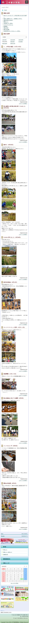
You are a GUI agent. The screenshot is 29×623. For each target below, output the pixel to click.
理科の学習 (6, 27)
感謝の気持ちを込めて (8, 20)
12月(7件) (4, 39)
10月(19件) (21, 39)
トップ (3, 7)
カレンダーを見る (14, 583)
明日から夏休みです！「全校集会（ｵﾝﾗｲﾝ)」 (13, 18)
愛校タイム (6, 21)
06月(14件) (4, 43)
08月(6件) (12, 41)
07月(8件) (21, 41)
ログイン (2, 610)
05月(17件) (12, 43)
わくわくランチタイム (8, 24)
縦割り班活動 (6, 29)
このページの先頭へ (23, 103)
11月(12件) (12, 39)
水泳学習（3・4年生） (8, 23)
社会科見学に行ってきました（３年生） (12, 31)
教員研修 (5, 26)
